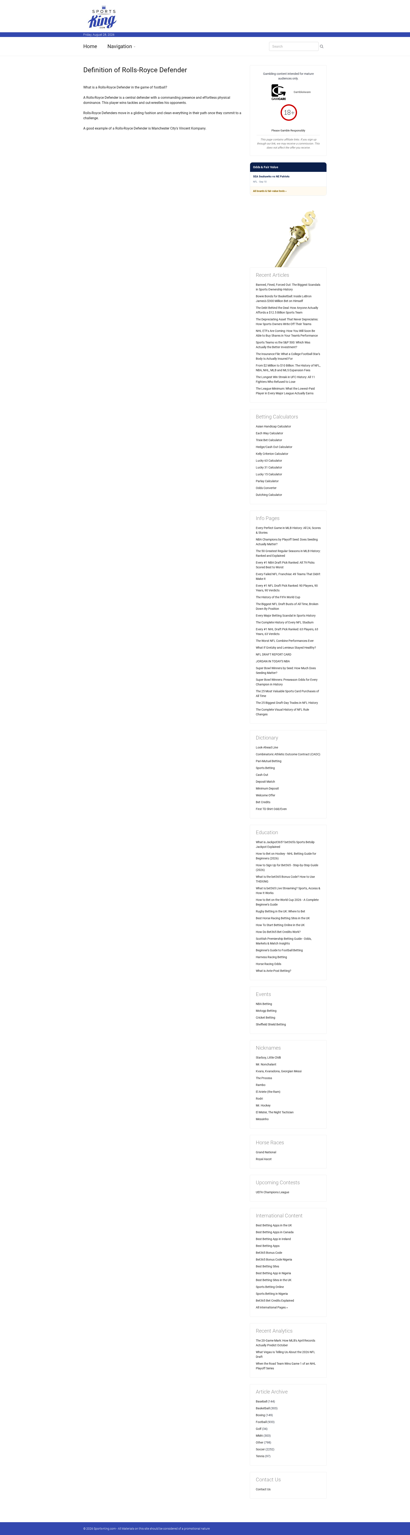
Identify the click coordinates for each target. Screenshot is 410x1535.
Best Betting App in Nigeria (273, 1273)
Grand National (266, 1152)
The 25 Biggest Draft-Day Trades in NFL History (287, 702)
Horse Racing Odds (268, 964)
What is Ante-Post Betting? (273, 970)
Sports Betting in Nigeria (272, 1293)
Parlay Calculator (267, 481)
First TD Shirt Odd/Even (271, 809)
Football (261, 1422)
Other (259, 1442)
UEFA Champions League (272, 1192)
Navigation (119, 46)
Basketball (263, 1408)
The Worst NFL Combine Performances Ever (285, 640)
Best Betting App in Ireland (273, 1239)
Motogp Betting (266, 1010)
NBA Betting (264, 1004)
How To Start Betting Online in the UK (280, 925)
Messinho (262, 1119)
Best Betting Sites (267, 1266)
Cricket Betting (265, 1017)
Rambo (260, 1085)
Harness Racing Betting (271, 957)
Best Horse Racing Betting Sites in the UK (283, 918)
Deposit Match (265, 781)
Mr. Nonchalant (266, 1064)
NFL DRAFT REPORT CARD (273, 654)
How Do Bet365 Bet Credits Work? (278, 932)
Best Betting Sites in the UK (273, 1280)
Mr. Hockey (263, 1105)
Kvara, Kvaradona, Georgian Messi (279, 1071)
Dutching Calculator (269, 494)
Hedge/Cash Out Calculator (274, 447)
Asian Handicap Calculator (273, 426)
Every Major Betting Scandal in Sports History (286, 615)
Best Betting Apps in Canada (275, 1232)
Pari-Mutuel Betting (268, 761)
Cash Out (262, 774)
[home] (102, 17)
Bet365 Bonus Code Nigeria (274, 1259)
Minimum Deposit (267, 788)
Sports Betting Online (270, 1287)
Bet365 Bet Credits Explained (275, 1300)
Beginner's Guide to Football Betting (279, 950)
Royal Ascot (264, 1159)
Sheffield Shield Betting (271, 1024)
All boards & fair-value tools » (270, 191)
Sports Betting (265, 768)
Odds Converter (266, 488)
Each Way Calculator (269, 433)
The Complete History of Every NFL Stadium (284, 622)
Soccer (260, 1449)
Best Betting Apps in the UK (274, 1225)
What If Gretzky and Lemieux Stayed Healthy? (286, 647)
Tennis (260, 1456)
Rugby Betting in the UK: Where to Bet (280, 911)
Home (90, 46)
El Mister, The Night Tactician (275, 1112)
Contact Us (263, 1489)
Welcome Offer (265, 795)
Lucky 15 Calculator (269, 474)
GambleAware (302, 92)
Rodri (259, 1098)
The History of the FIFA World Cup (278, 597)
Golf (258, 1428)
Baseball (261, 1401)
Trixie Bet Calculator (269, 440)
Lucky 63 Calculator (269, 460)
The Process (264, 1078)
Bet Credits (263, 802)
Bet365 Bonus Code (269, 1252)
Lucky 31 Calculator (269, 467)
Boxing (260, 1415)
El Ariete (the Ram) (268, 1091)
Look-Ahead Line (267, 747)
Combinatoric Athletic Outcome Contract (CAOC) (288, 754)
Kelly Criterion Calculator (272, 453)
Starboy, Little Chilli (268, 1057)
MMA (259, 1435)
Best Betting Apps (268, 1246)
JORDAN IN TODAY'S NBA (273, 661)
